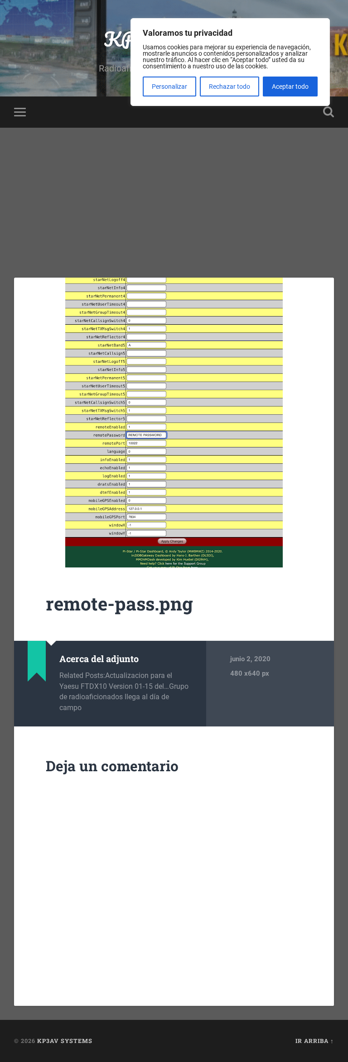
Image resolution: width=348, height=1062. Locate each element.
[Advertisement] (174, 195)
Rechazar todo (229, 86)
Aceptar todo (290, 86)
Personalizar (169, 86)
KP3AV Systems (64, 1040)
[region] (230, 62)
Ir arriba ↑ (314, 1040)
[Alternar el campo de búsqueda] (328, 111)
